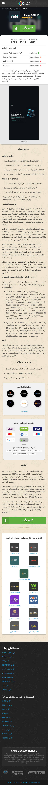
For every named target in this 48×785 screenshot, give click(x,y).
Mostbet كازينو (7, 738)
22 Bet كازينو (6, 701)
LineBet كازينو (7, 690)
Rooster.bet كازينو (8, 681)
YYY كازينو (5, 686)
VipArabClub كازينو (8, 653)
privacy (10, 782)
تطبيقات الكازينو (18, 9)
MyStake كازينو (7, 717)
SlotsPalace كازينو (8, 726)
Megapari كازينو (7, 677)
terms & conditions (20, 782)
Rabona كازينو (7, 721)
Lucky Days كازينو (8, 669)
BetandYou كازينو (8, 665)
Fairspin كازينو (7, 705)
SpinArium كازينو (8, 673)
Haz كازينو (5, 661)
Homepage (5, 9)
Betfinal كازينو (7, 734)
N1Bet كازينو (6, 730)
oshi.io (24, 142)
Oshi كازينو (5, 709)
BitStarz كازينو (7, 657)
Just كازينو (5, 713)
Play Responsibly (35, 782)
